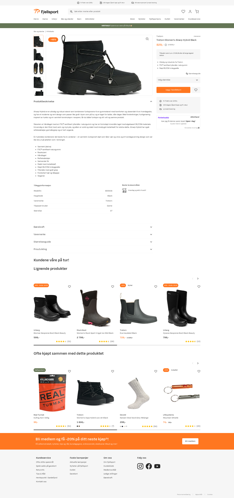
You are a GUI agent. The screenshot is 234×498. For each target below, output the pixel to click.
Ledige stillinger (110, 474)
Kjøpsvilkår (198, 494)
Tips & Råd (40, 474)
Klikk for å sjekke (178, 124)
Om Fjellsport (109, 462)
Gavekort (74, 474)
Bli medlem (190, 441)
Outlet (167, 19)
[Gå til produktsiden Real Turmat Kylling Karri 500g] (52, 393)
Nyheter (142, 19)
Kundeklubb (109, 466)
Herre (36, 19)
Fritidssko (50, 31)
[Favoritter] (183, 12)
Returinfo (40, 470)
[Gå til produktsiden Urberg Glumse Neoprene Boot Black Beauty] (52, 308)
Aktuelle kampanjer (78, 462)
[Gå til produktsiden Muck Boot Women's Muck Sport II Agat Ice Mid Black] (95, 308)
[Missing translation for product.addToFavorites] (195, 90)
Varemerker (179, 19)
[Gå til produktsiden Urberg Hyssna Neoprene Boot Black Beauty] (181, 308)
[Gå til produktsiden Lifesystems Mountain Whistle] (181, 393)
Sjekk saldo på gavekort (46, 466)
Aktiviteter (89, 19)
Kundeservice (194, 19)
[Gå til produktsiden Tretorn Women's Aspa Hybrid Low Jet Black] (95, 393)
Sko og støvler (67, 19)
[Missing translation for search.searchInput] (71, 11)
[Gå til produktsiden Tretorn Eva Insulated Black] (138, 308)
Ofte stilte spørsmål (45, 462)
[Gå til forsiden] (46, 11)
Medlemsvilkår (110, 470)
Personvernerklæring (183, 494)
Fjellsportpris (155, 19)
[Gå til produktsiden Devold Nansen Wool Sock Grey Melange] (138, 393)
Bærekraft (108, 477)
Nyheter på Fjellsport (79, 466)
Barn (79, 19)
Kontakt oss (41, 481)
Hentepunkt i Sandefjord (46, 477)
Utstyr (54, 19)
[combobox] (119, 12)
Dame (45, 19)
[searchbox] (122, 11)
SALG (132, 19)
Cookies (210, 494)
